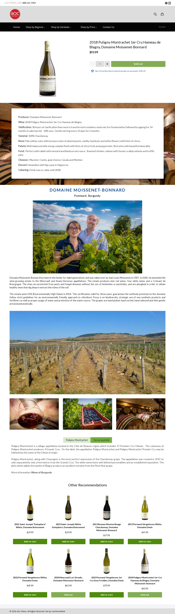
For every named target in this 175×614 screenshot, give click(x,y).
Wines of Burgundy (41, 472)
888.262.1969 (29, 2)
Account (162, 27)
